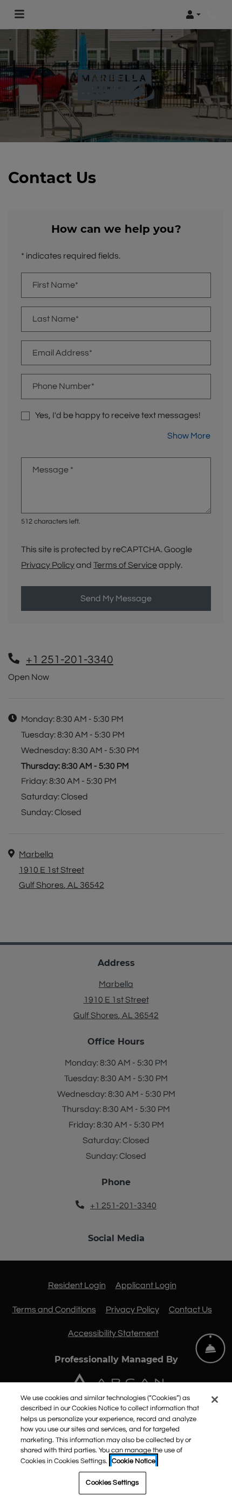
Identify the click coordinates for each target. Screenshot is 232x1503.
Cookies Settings (112, 1482)
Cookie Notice (133, 1461)
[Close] (215, 1399)
